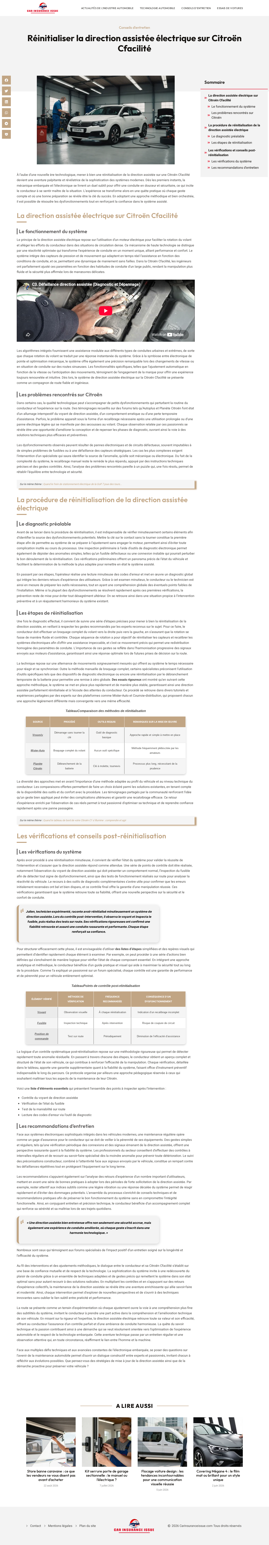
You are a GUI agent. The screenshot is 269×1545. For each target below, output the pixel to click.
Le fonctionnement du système (233, 106)
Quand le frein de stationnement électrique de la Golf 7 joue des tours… (82, 484)
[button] (6, 80)
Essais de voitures (230, 8)
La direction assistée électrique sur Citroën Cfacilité (233, 98)
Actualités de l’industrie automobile (107, 8)
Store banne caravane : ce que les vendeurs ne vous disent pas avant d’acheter (51, 1475)
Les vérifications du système (231, 161)
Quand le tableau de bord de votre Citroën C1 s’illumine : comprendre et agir (84, 820)
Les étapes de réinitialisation (231, 142)
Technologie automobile (157, 8)
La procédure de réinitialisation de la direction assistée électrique (234, 127)
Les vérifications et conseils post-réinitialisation (232, 152)
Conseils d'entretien (134, 27)
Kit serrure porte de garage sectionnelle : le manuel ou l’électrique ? (106, 1475)
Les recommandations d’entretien (235, 167)
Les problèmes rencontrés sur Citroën (232, 115)
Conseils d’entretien (196, 8)
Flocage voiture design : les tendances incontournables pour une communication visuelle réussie (162, 1477)
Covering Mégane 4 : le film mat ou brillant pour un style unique (218, 1475)
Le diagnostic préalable (227, 136)
